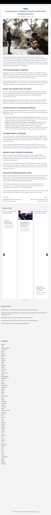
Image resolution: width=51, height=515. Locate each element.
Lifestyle (25, 8)
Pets (2, 433)
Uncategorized (4, 456)
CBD (2, 364)
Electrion (3, 380)
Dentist (2, 374)
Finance (3, 390)
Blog (2, 357)
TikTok (2, 451)
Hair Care (3, 406)
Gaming (3, 399)
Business (3, 358)
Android (3, 344)
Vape (2, 458)
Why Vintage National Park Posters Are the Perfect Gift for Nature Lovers (12, 199)
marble (2, 421)
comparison (3, 369)
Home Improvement (5, 410)
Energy (2, 383)
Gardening (3, 401)
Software (3, 446)
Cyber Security (4, 373)
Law (2, 415)
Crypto (2, 371)
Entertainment (4, 385)
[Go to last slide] (4, 255)
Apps (2, 346)
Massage (3, 424)
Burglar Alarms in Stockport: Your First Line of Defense (40, 289)
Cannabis (3, 360)
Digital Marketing (5, 376)
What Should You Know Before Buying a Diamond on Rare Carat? (39, 199)
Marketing (3, 422)
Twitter (2, 454)
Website (3, 460)
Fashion (3, 389)
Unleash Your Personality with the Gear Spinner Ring (8, 222)
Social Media (4, 444)
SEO (2, 437)
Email (2, 381)
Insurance (3, 414)
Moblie (2, 426)
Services (3, 438)
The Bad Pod (12, 185)
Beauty (2, 351)
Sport (2, 447)
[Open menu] (49, 2)
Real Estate (3, 435)
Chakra (2, 367)
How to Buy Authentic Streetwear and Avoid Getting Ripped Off (15, 323)
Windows (3, 462)
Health (2, 408)
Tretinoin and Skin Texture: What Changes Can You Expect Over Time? (17, 317)
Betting (2, 353)
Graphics (3, 405)
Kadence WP (36, 511)
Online (2, 430)
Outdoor (3, 431)
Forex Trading (4, 396)
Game (2, 397)
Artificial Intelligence (5, 348)
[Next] (47, 255)
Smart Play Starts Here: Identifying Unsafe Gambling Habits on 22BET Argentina (19, 309)
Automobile (3, 349)
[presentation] (9, 214)
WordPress (3, 463)
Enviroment (3, 387)
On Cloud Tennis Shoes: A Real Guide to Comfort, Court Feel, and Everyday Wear (19, 320)
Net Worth (3, 428)
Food (2, 394)
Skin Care (3, 440)
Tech (2, 449)
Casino (2, 362)
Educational (3, 378)
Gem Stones (4, 403)
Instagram (3, 412)
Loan (2, 419)
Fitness (2, 392)
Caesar (18, 16)
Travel (2, 453)
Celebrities (3, 365)
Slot (2, 442)
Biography (3, 355)
